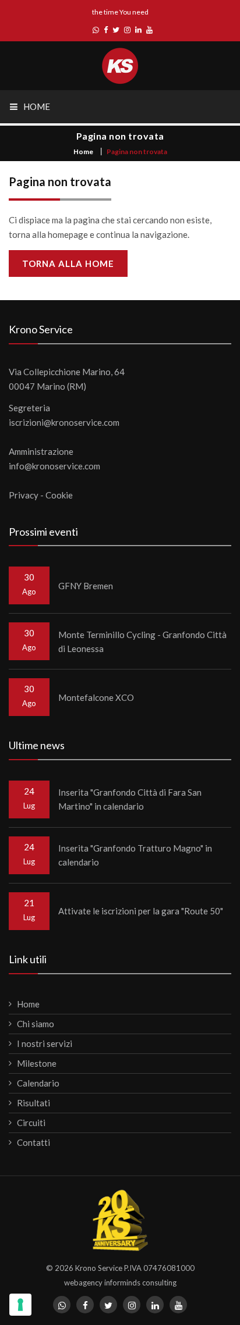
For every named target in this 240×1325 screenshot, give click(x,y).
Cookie (59, 495)
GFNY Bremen (85, 585)
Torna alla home (68, 263)
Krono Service (98, 1268)
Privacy (23, 495)
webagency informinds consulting (120, 1282)
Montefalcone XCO (96, 697)
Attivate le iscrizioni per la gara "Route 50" (140, 911)
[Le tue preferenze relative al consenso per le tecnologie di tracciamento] (20, 1305)
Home (83, 151)
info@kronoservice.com (54, 466)
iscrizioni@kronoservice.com (64, 422)
